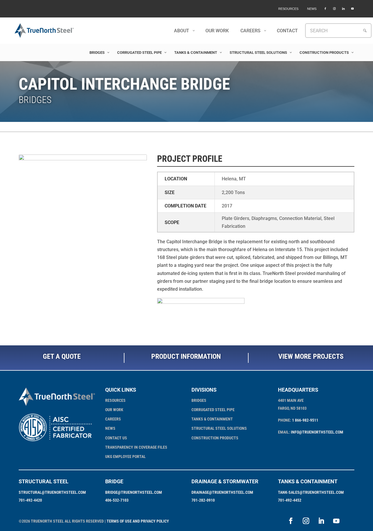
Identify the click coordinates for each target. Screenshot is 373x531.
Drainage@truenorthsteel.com (222, 492)
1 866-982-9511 (305, 420)
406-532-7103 (117, 500)
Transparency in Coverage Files (136, 447)
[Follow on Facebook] (290, 520)
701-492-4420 (30, 500)
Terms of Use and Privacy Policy (138, 521)
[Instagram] (334, 8)
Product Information (186, 356)
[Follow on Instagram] (306, 520)
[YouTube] (352, 8)
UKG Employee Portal (125, 456)
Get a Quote (62, 356)
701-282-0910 (203, 500)
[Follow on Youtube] (336, 520)
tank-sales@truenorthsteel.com (311, 492)
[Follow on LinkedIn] (321, 520)
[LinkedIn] (343, 8)
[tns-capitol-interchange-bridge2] (83, 282)
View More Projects (311, 356)
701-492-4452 (289, 500)
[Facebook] (325, 8)
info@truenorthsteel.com (317, 432)
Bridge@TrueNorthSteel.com (133, 492)
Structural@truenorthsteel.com (52, 492)
